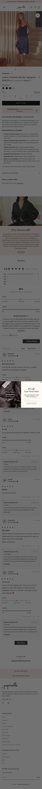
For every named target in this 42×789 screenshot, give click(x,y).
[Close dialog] (41, 382)
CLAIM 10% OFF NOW (31, 403)
